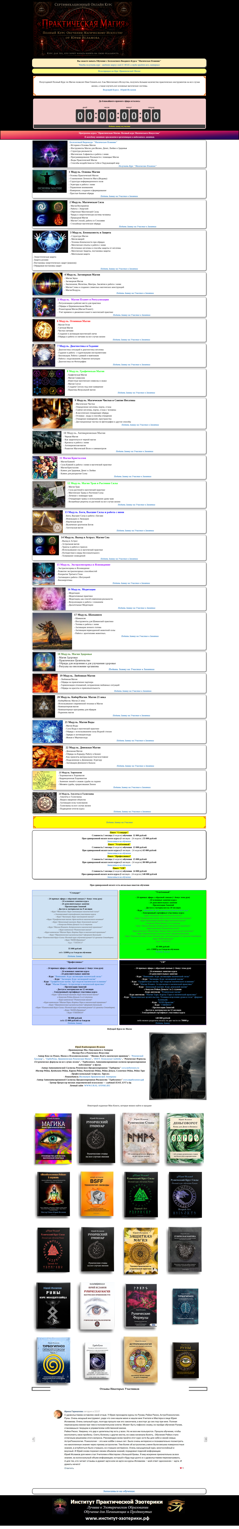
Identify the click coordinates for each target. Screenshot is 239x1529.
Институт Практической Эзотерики (97, 1076)
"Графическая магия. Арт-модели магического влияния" (166, 981)
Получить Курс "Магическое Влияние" (138, 166)
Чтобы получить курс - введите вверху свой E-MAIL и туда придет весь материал (119, 65)
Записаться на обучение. (119, 1491)
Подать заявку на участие (119, 126)
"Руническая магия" (171, 992)
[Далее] (205, 1439)
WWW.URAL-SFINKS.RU (97, 1085)
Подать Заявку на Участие (119, 822)
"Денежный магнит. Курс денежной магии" (166, 987)
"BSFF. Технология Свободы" (107, 1059)
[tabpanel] (119, 63)
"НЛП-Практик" (166, 1002)
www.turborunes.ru (130, 1068)
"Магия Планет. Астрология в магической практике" (166, 984)
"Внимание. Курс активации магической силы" (166, 910)
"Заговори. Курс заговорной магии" (166, 979)
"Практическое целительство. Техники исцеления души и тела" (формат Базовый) (166, 998)
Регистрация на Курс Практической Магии (119, 71)
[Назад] (33, 1439)
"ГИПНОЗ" (166, 1005)
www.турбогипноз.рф (133, 1080)
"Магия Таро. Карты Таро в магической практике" (171, 994)
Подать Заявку (163, 952)
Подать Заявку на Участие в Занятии (119, 196)
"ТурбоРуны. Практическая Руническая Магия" (68, 1059)
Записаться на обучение (119, 841)
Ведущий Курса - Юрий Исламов (119, 90)
